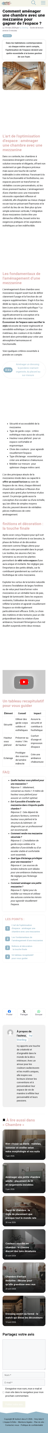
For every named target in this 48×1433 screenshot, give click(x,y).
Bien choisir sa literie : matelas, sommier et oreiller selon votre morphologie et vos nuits (23, 1147)
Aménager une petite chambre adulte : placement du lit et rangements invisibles (23, 1181)
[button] (33, 3)
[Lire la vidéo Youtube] (24, 682)
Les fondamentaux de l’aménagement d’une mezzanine (27, 939)
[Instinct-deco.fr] (6, 3)
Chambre (7, 36)
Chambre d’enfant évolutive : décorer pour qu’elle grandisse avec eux (20, 1280)
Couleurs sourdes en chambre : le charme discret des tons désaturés (21, 1247)
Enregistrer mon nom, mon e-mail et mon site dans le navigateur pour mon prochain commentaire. (24, 1392)
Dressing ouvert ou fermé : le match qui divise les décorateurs (24, 1315)
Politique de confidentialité (32, 1425)
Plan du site (39, 1422)
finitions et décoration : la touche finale (22, 948)
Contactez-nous (12, 1425)
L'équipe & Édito (9, 1422)
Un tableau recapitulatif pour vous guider (23, 957)
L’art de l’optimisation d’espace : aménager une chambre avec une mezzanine (26, 928)
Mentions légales (25, 1422)
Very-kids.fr (39, 1419)
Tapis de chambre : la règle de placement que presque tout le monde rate (21, 1214)
